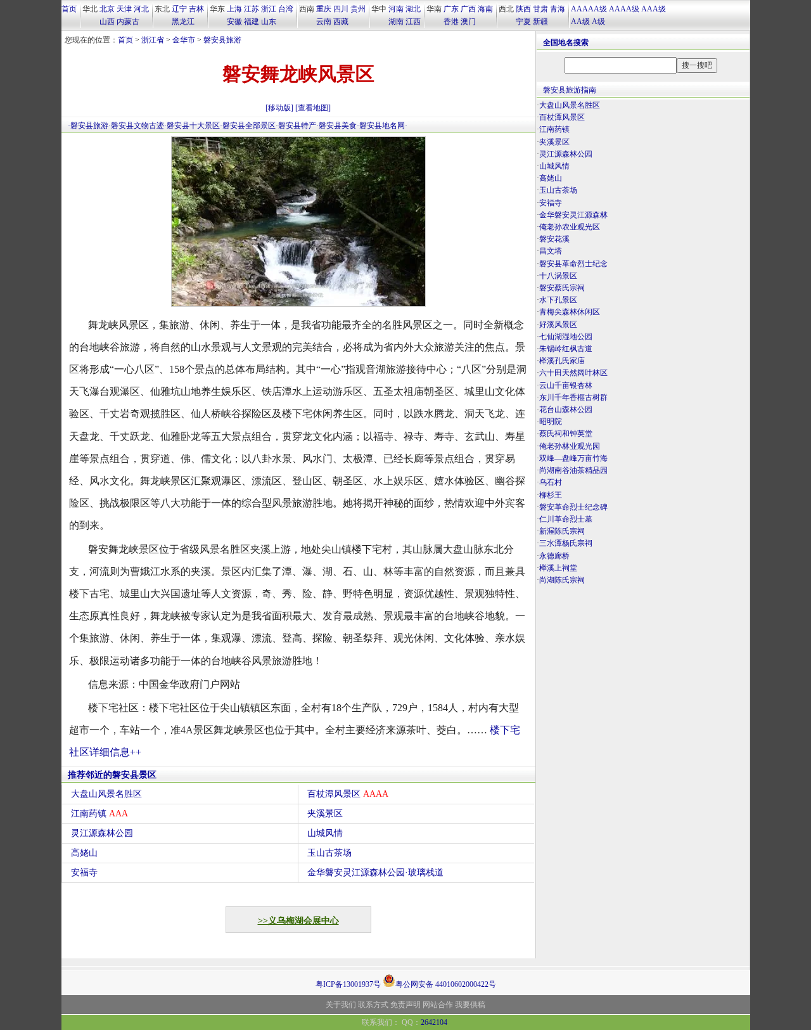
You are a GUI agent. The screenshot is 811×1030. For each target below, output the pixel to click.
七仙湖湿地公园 (565, 336)
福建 (251, 21)
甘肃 (540, 8)
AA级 (580, 21)
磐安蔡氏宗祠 (562, 287)
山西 (107, 21)
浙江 (268, 8)
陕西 (523, 8)
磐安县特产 (297, 125)
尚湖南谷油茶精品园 (573, 470)
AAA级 (653, 8)
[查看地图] (313, 107)
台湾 (285, 8)
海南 (485, 8)
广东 (451, 8)
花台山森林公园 (565, 409)
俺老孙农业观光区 (569, 226)
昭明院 (550, 421)
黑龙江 (183, 21)
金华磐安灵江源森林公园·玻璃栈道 (375, 872)
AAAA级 (624, 8)
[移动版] (279, 107)
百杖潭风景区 (347, 794)
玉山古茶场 (329, 853)
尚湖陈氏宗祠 (562, 580)
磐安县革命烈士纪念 (573, 263)
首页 (69, 8)
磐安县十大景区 (193, 125)
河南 (396, 8)
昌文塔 (550, 251)
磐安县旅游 (222, 39)
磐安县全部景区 (249, 125)
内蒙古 (128, 21)
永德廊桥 (554, 555)
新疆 (540, 21)
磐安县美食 (338, 125)
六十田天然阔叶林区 (573, 372)
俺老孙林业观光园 (569, 446)
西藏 (340, 21)
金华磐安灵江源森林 (573, 214)
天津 (124, 8)
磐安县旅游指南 (569, 90)
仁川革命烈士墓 (565, 519)
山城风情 (325, 833)
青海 (557, 8)
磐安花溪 (554, 239)
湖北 (413, 8)
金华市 (183, 39)
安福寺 (84, 872)
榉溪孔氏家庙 (562, 360)
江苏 (251, 8)
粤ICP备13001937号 (348, 984)
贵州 (358, 8)
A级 (598, 21)
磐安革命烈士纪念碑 (573, 507)
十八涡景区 (558, 275)
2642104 (434, 1022)
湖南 (396, 21)
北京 (107, 8)
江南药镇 (99, 813)
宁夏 (523, 21)
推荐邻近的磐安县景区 (112, 775)
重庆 (323, 8)
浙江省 (152, 39)
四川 (340, 8)
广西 (468, 8)
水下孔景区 (558, 299)
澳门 (468, 21)
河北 (141, 8)
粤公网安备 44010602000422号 (445, 983)
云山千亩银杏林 (565, 385)
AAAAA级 (589, 8)
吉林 (196, 8)
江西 (413, 21)
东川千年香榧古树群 (573, 397)
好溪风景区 (558, 324)
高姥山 (84, 853)
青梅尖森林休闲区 (569, 311)
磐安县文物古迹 (137, 125)
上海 (234, 8)
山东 (268, 21)
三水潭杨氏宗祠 (565, 543)
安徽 (234, 21)
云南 (323, 21)
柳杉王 (550, 495)
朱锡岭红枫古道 (565, 348)
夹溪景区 (325, 813)
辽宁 (179, 8)
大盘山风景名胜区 (106, 794)
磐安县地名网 (382, 125)
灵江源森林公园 (102, 833)
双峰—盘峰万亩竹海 (573, 458)
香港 (451, 21)
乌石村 (550, 482)
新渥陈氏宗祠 (562, 531)
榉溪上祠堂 (558, 567)
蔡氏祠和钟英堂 (565, 433)
